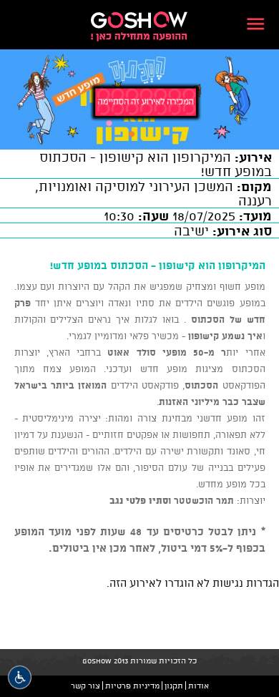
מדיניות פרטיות (132, 685)
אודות (198, 685)
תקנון (174, 685)
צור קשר (85, 685)
